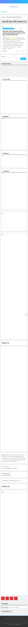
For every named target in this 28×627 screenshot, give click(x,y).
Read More (5, 50)
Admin (17, 50)
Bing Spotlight (6, 28)
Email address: (5, 607)
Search (3, 56)
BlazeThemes (18, 624)
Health (12, 28)
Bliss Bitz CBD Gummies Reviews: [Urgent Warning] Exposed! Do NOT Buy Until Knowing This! (14, 32)
